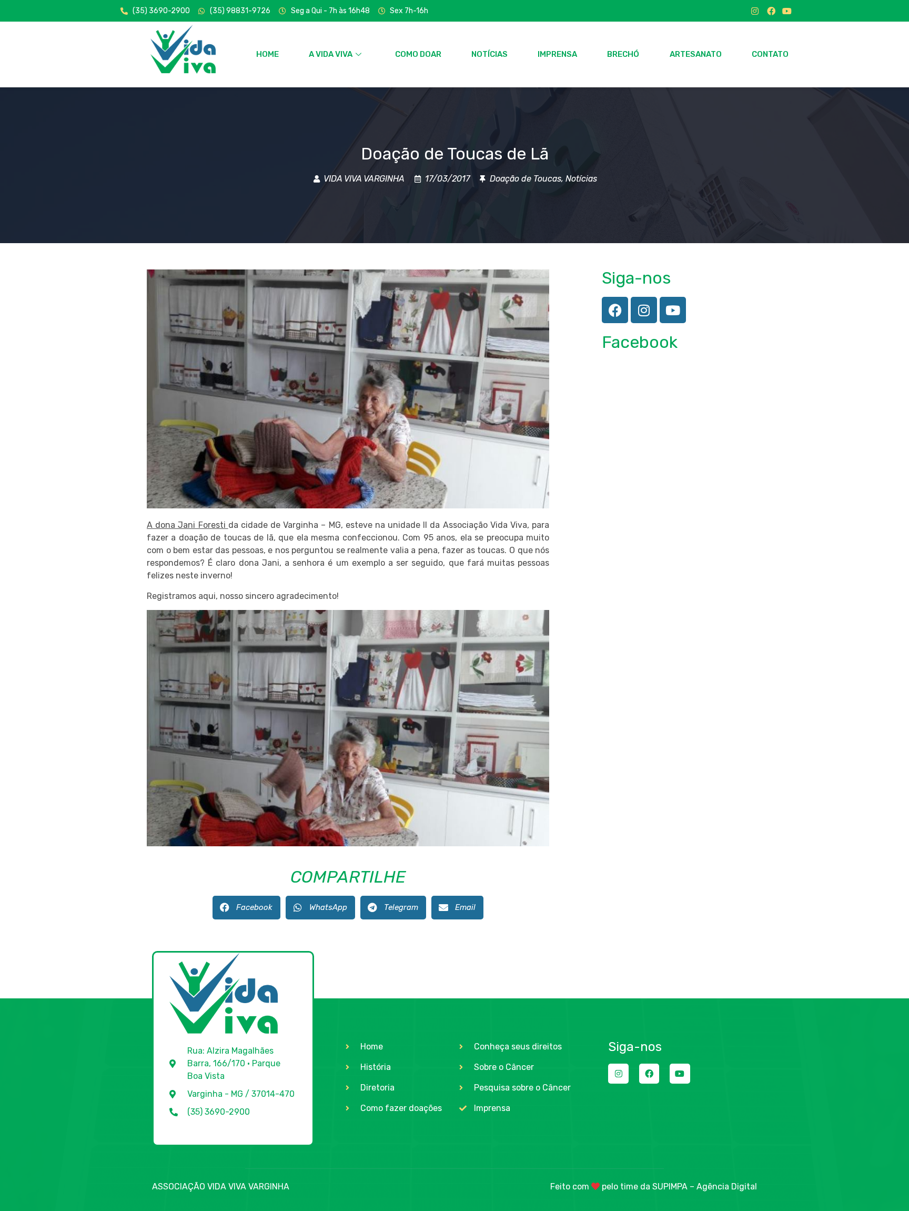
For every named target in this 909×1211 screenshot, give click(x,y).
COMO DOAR (418, 54)
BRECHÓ (623, 54)
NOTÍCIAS (489, 54)
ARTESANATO (696, 54)
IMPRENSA (557, 54)
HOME (267, 54)
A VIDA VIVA (330, 54)
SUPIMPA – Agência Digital (704, 1187)
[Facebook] (771, 11)
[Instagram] (755, 11)
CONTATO (770, 54)
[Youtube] (787, 11)
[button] (246, 907)
